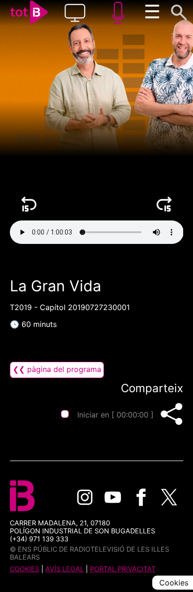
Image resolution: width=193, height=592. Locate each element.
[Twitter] (169, 497)
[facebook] (141, 497)
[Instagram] (84, 497)
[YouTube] (113, 497)
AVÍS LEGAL (64, 569)
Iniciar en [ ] (115, 414)
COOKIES (24, 569)
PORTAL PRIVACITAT (123, 569)
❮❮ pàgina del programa (57, 369)
